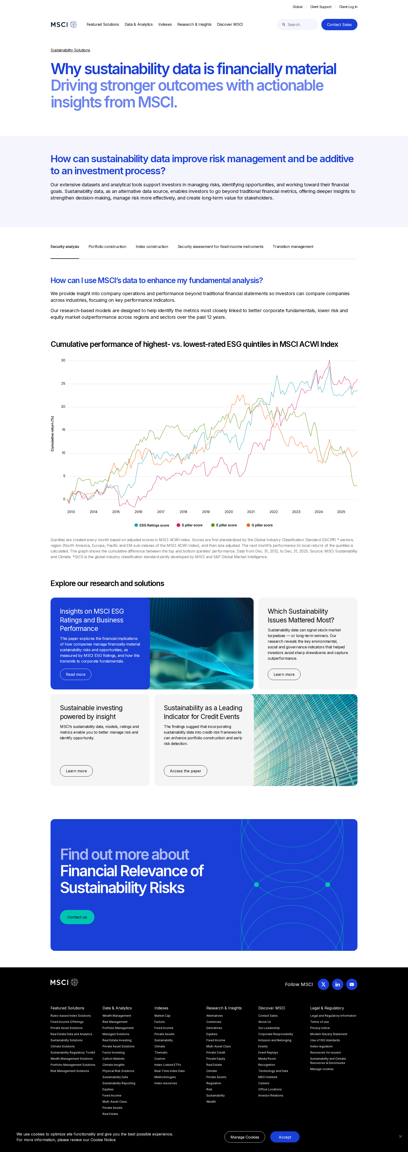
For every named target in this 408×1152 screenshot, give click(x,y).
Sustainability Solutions (67, 1040)
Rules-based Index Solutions (71, 1015)
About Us (264, 1022)
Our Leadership (269, 1028)
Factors (159, 1022)
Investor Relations (270, 1095)
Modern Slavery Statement (328, 1034)
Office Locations (270, 1089)
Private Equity (215, 1058)
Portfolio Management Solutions (73, 1065)
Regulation (213, 1083)
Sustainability (163, 1040)
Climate (159, 1046)
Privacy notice (320, 1028)
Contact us (77, 917)
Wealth (211, 1101)
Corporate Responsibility (275, 1034)
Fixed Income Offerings (67, 1022)
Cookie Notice (103, 1139)
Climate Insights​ (113, 1065)
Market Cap (162, 1015)
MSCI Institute (267, 1077)
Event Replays (268, 1052)
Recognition (266, 1065)
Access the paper (185, 771)
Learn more (284, 674)
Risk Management (115, 1022)
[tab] (65, 251)
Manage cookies (322, 1069)
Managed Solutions (115, 1034)
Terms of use (319, 1022)
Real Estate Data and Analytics (71, 1034)
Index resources (165, 1083)
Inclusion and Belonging (274, 1040)
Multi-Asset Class (114, 1101)
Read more (75, 674)
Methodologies (165, 1077)
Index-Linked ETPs (167, 1065)
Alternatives (214, 1015)
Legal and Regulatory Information (333, 1015)
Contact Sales (339, 24)
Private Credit (215, 1052)
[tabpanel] (204, 522)
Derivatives (214, 1028)
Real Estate (110, 1114)
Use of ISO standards (325, 1040)
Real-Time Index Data (169, 1071)
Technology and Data (273, 1071)
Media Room (267, 1058)
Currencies (213, 1022)
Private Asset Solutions (67, 1028)
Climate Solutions (63, 1046)
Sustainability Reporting (118, 1083)
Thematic (161, 1052)
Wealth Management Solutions (72, 1058)
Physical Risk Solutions (118, 1071)
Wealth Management (116, 1015)
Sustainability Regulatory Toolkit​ (73, 1052)
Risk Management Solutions (70, 1071)
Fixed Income (111, 1095)
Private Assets (112, 1107)
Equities (108, 1089)
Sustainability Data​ (115, 1077)
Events (263, 1046)
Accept (285, 1137)
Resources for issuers (325, 1052)
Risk (209, 1089)
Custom (159, 1058)
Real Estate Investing (117, 1040)
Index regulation (321, 1046)
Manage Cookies (244, 1137)
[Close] (400, 1136)
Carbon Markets (113, 1058)
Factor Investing (113, 1052)
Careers (263, 1083)
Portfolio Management (118, 1028)
